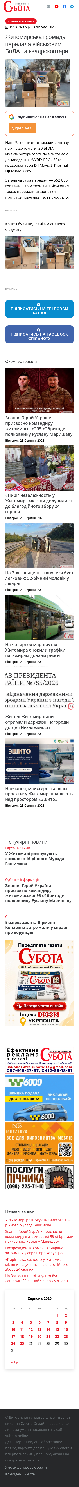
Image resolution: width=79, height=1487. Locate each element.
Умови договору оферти (26, 1467)
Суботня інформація (22, 879)
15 (57, 1329)
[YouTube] (56, 6)
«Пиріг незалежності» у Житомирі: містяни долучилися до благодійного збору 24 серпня (38, 503)
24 (13, 1343)
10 (13, 1329)
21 (48, 1336)
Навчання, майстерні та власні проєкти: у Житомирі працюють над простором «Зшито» (39, 794)
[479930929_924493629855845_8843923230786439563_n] (22, 252)
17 (13, 1336)
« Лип (16, 1362)
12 (31, 1329)
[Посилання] (17, 6)
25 (22, 1343)
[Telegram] (71, 6)
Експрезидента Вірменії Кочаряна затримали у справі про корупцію (36, 927)
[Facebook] (64, 6)
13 (39, 1329)
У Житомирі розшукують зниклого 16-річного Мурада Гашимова (34, 858)
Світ (8, 916)
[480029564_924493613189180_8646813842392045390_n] (57, 252)
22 (57, 1336)
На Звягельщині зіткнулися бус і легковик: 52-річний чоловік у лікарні (39, 578)
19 (31, 1336)
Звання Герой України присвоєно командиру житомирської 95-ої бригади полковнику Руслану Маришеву (38, 426)
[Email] (48, 6)
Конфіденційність (20, 1474)
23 (66, 1336)
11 (22, 1329)
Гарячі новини (17, 848)
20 (39, 1336)
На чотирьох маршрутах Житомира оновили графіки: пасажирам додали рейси (35, 649)
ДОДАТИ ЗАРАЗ (22, 128)
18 (22, 1336)
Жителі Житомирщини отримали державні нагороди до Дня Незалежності (37, 721)
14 (48, 1329)
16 (66, 1329)
